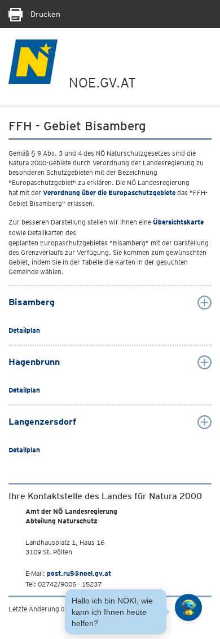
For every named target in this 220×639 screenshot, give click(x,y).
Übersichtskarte (178, 222)
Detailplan (24, 330)
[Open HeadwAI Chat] (188, 607)
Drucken (44, 14)
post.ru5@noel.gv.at (79, 573)
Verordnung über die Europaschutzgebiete (109, 192)
